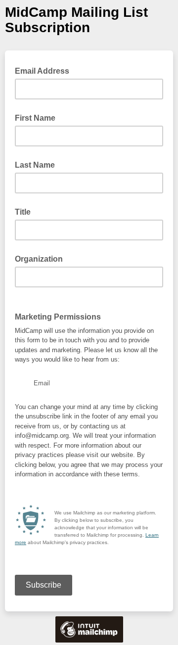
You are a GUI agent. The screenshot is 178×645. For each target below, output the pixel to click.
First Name (35, 118)
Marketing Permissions (58, 317)
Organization (39, 259)
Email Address (45, 70)
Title (23, 212)
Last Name (35, 165)
